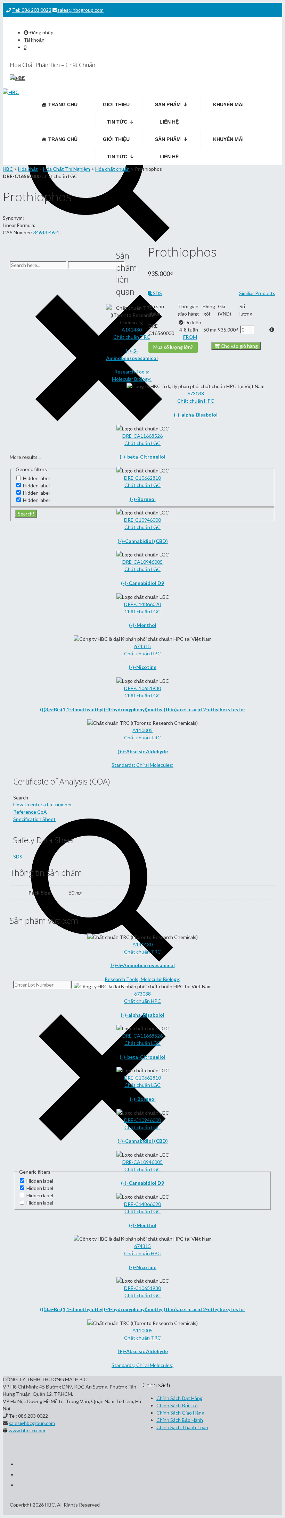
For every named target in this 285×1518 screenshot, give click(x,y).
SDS (157, 293)
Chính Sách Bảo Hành (179, 1420)
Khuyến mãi (228, 104)
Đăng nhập (41, 32)
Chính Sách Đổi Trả (177, 1405)
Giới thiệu (116, 104)
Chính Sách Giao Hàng (180, 1413)
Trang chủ (63, 104)
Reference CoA (30, 812)
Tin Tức (117, 122)
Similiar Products (257, 293)
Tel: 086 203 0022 (31, 10)
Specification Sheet (34, 819)
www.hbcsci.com (27, 1430)
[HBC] (11, 92)
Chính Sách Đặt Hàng (179, 1398)
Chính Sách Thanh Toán (182, 1427)
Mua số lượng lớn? (173, 347)
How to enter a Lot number (42, 804)
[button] (262, 329)
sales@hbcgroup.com (80, 10)
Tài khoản (34, 40)
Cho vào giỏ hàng (239, 346)
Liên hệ (169, 122)
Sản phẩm (168, 104)
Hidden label (39, 1181)
